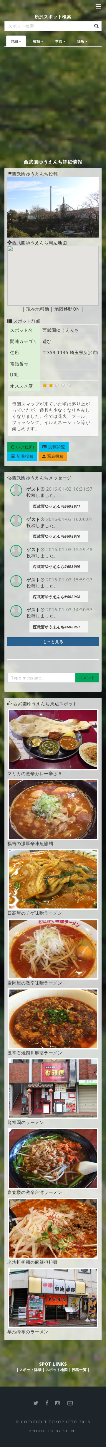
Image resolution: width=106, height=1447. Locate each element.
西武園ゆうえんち (60, 330)
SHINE (70, 1431)
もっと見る (53, 641)
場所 (81, 41)
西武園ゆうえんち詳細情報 (53, 162)
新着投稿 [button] (24, 456)
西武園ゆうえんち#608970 (56, 536)
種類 (36, 41)
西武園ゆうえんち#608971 (56, 506)
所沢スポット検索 (53, 16)
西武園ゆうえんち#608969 (56, 566)
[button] (22, 447)
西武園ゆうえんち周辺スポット (45, 703)
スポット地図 (57, 1369)
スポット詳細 (30, 1369)
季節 (58, 41)
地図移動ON (67, 309)
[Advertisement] (53, 102)
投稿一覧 (79, 1369)
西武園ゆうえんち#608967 (56, 627)
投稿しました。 (42, 495)
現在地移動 (37, 309)
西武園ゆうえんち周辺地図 (39, 242)
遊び (47, 341)
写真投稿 (55, 456)
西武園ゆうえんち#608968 (56, 596)
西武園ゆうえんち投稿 (35, 174)
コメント (87, 677)
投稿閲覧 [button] (56, 447)
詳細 (14, 41)
